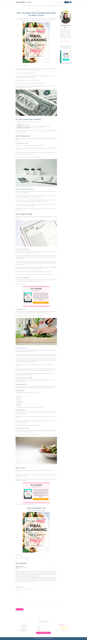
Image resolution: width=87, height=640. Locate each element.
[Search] (55, 618)
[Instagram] (59, 2)
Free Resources (23, 631)
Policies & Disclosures (48, 638)
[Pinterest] (61, 2)
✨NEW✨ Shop (63, 5)
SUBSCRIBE (67, 2)
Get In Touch (42, 638)
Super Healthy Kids (19, 262)
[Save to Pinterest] (16, 66)
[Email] (63, 2)
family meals (37, 127)
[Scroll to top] (85, 636)
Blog (23, 628)
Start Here (23, 5)
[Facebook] (57, 2)
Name (17, 605)
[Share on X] (24, 66)
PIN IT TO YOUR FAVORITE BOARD (36, 510)
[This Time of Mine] (23, 2)
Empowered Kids (30, 5)
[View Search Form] (70, 2)
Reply (55, 566)
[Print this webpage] (27, 66)
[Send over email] (22, 66)
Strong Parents (38, 5)
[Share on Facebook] (19, 66)
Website (45, 605)
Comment (18, 591)
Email (31, 605)
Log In (52, 638)
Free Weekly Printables (47, 5)
